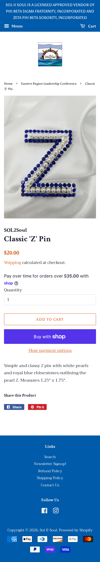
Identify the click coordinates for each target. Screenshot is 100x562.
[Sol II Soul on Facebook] (44, 512)
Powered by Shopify (76, 530)
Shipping (12, 262)
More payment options (50, 350)
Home (8, 83)
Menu (16, 26)
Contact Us (50, 485)
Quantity (13, 290)
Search (50, 457)
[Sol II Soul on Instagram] (56, 512)
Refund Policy (50, 471)
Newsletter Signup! (50, 464)
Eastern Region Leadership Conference (49, 83)
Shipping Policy (50, 478)
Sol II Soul (48, 530)
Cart (91, 26)
